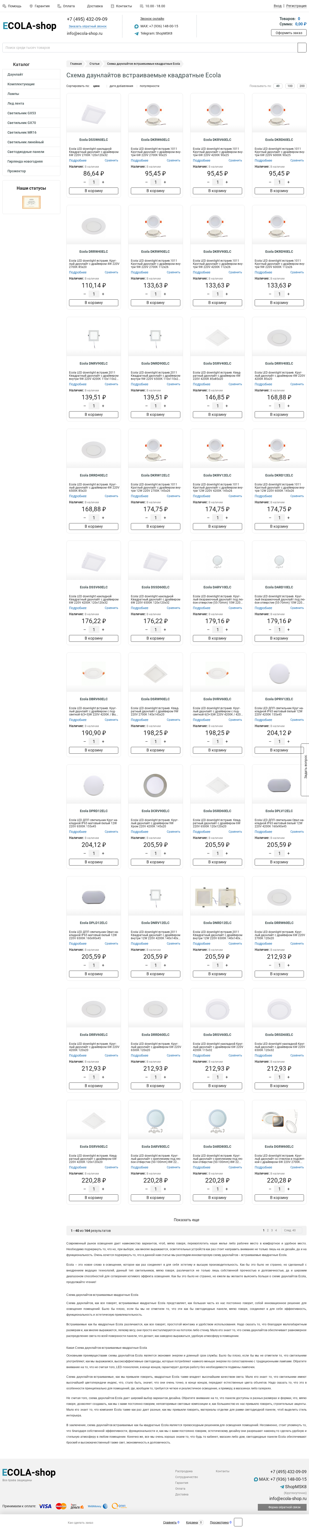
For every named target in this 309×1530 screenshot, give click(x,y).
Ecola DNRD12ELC (218, 923)
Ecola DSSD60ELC (155, 587)
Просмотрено (219, 1522)
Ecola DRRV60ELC (94, 1035)
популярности (149, 86)
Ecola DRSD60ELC (279, 1035)
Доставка (94, 6)
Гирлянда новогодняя (25, 161)
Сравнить (170, 1522)
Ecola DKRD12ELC (279, 475)
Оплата (69, 6)
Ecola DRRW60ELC (279, 923)
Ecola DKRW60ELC (155, 140)
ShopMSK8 (295, 1486)
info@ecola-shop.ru (287, 1498)
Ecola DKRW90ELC (155, 251)
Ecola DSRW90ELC (155, 699)
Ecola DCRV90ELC (155, 811)
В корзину (94, 190)
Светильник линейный (25, 142)
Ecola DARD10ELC (279, 587)
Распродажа (184, 1471)
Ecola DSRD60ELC (217, 811)
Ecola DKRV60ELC (217, 140)
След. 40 (290, 1230)
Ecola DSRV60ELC (94, 1146)
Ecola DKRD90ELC (279, 251)
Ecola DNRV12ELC (155, 923)
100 (290, 86)
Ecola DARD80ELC (217, 1146)
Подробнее (77, 160)
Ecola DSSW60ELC (93, 140)
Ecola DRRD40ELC (94, 475)
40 (278, 86)
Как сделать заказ (80, 1522)
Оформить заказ (289, 33)
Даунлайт (15, 74)
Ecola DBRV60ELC (94, 699)
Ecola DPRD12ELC (94, 811)
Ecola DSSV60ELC (94, 587)
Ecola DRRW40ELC (93, 251)
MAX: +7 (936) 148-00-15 (159, 26)
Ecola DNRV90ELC (94, 363)
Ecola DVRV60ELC (217, 699)
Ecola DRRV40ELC (279, 363)
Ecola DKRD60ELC (279, 140)
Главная (76, 63)
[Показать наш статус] (31, 202)
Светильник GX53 (21, 113)
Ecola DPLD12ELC (93, 923)
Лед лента (15, 103)
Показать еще (186, 1220)
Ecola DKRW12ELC (155, 475)
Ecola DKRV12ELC (217, 475)
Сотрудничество (186, 1477)
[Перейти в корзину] (274, 22)
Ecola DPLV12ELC (279, 811)
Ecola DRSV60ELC (217, 1035)
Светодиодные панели (25, 152)
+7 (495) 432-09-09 (86, 19)
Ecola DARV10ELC (217, 587)
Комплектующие (21, 84)
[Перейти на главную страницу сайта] (29, 26)
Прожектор (16, 171)
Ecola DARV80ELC (155, 1146)
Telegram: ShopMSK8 (156, 33)
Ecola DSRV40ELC (217, 363)
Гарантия (42, 6)
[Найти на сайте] (302, 47)
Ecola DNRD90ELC (155, 363)
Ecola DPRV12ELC (279, 699)
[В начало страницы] (238, 1522)
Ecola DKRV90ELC (217, 251)
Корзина (192, 1522)
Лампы (13, 94)
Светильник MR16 (21, 132)
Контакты (124, 6)
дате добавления (121, 86)
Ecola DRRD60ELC (155, 1035)
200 (302, 86)
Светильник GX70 (21, 123)
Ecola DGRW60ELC (279, 1146)
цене (96, 86)
